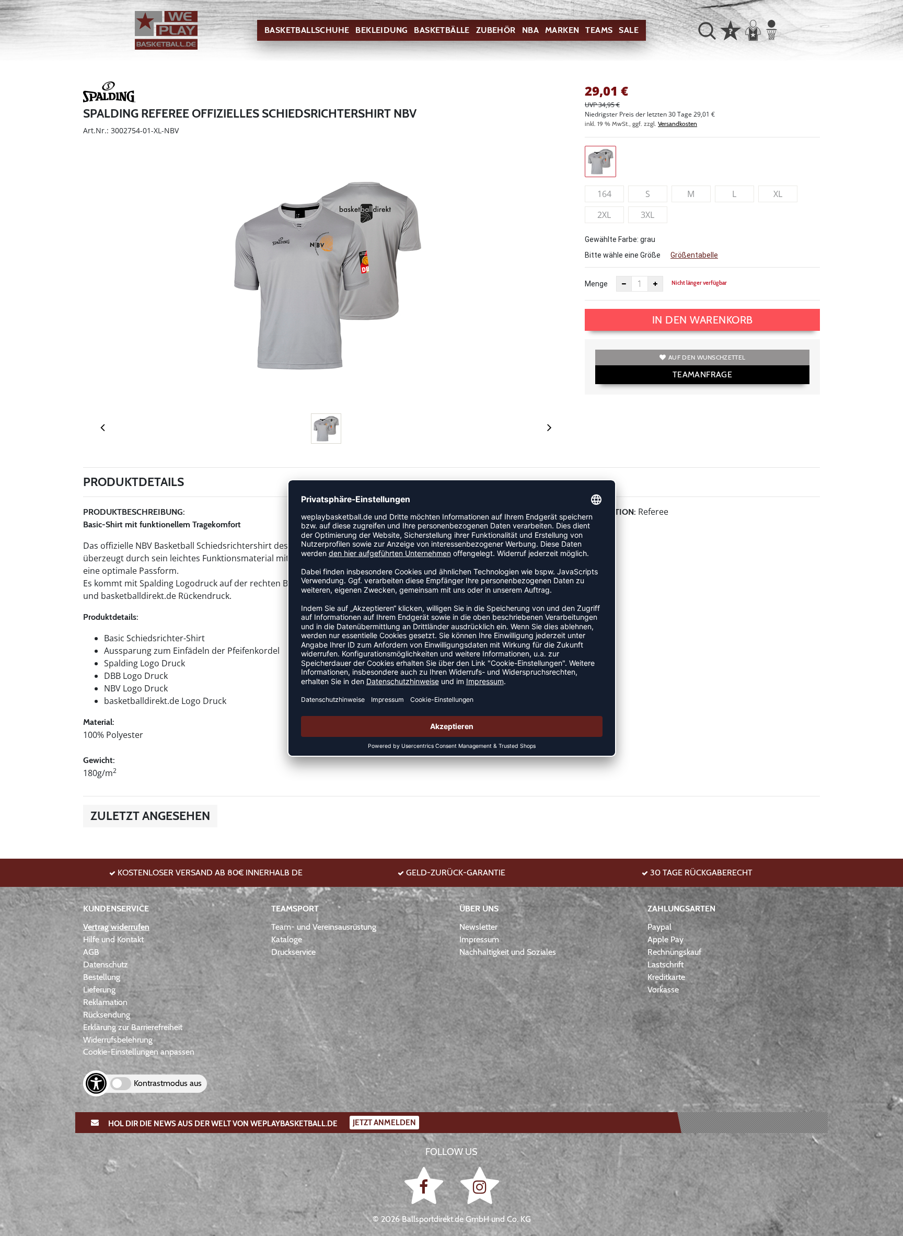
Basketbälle (441, 30)
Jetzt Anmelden (384, 1122)
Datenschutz (105, 964)
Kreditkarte (666, 977)
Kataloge (286, 939)
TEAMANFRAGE (702, 374)
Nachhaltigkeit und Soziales (507, 952)
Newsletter (478, 927)
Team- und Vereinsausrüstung (323, 927)
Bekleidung (381, 30)
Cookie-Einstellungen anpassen (138, 1052)
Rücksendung (106, 1015)
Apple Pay (665, 939)
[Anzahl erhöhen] (655, 284)
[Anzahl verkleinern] (624, 284)
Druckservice (293, 952)
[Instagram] (480, 1185)
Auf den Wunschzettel (706, 357)
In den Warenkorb (702, 320)
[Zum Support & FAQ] (730, 29)
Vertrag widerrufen (116, 927)
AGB (91, 952)
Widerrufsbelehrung (118, 1040)
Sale (629, 30)
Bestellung (101, 977)
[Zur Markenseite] (109, 93)
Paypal (659, 927)
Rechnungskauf (674, 952)
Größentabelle (694, 255)
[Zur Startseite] (166, 31)
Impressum (479, 939)
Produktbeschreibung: (134, 512)
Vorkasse (663, 990)
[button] (707, 30)
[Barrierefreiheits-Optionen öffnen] (96, 1083)
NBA (530, 30)
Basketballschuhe (306, 30)
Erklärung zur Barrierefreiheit (132, 1027)
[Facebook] (425, 1185)
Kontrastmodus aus (168, 1083)
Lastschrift (665, 964)
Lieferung (99, 990)
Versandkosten (677, 124)
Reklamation (105, 1002)
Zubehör (496, 30)
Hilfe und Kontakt (113, 939)
